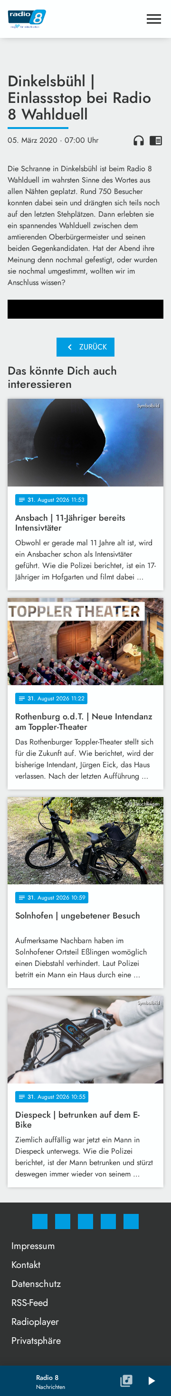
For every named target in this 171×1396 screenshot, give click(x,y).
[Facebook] (40, 1221)
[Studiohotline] (108, 1221)
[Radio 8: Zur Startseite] (74, 18)
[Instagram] (62, 1221)
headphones (138, 140)
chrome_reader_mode (155, 140)
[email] (131, 1221)
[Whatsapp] (85, 1221)
